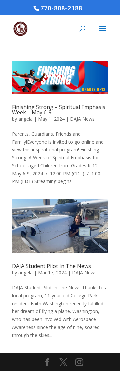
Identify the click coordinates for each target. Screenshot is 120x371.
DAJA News (82, 119)
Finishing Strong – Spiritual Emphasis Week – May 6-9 (58, 109)
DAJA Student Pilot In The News (51, 266)
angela (25, 119)
